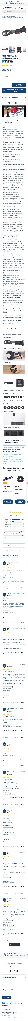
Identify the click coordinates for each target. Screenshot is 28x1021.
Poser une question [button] (14, 545)
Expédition (22, 1014)
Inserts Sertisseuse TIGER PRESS (19, 488)
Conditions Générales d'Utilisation (10, 1014)
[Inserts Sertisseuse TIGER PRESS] (20, 479)
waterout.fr (7, 1009)
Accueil (3, 16)
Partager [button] (7, 588)
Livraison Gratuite (6, 73)
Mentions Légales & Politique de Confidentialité (13, 1017)
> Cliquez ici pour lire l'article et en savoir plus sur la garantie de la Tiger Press (13, 461)
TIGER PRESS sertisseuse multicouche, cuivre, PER (12, 17)
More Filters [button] (14, 555)
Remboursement (6, 1015)
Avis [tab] (5, 550)
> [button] (14, 944)
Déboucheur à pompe (7, 487)
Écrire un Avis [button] (14, 542)
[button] (22, 8)
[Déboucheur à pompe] (8, 479)
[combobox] (14, 11)
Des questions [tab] (14, 550)
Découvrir (6, 997)
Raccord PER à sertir (10, 16)
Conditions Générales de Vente (9, 1012)
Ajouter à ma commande (19, 85)
